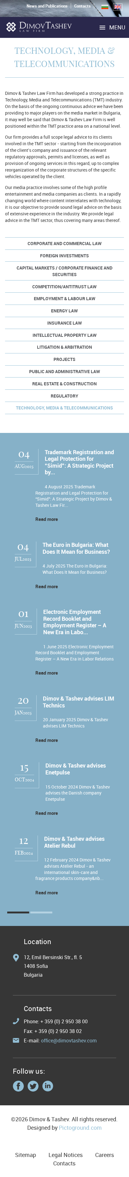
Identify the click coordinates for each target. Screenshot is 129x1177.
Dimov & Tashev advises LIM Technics (78, 702)
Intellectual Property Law (64, 335)
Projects (64, 359)
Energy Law (64, 311)
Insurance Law (64, 323)
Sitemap (25, 1155)
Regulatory (64, 396)
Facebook (18, 1086)
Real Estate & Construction (64, 384)
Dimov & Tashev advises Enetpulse (75, 769)
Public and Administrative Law (64, 371)
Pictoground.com (80, 1127)
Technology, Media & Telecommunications (64, 408)
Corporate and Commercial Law (64, 243)
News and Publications (47, 6)
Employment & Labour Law (64, 298)
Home (39, 27)
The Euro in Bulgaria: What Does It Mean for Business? (76, 548)
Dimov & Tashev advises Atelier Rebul (74, 842)
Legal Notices (66, 1155)
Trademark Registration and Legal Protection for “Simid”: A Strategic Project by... (79, 462)
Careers (104, 1155)
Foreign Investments (64, 256)
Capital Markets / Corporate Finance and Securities (64, 271)
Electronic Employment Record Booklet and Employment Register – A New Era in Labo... (74, 622)
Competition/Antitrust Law (64, 287)
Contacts (82, 6)
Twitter (33, 1086)
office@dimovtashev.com (69, 1040)
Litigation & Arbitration (64, 347)
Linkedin (47, 1086)
